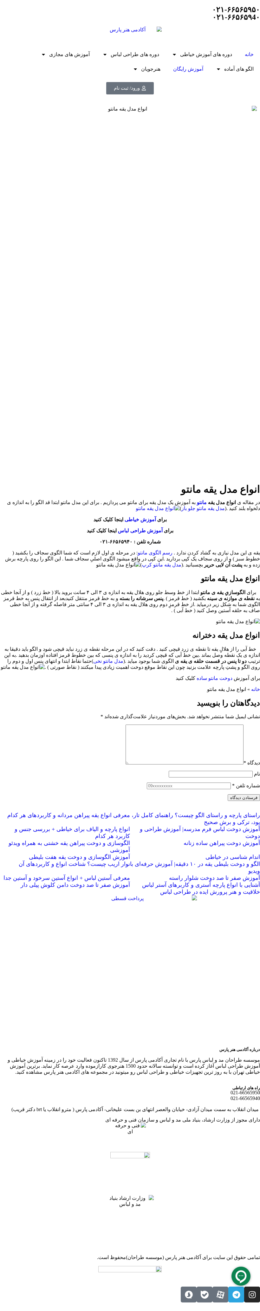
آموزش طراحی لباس (140, 530)
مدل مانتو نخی (108, 661)
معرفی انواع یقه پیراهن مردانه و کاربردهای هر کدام (68, 815)
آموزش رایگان (188, 69)
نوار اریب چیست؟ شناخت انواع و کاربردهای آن (74, 864)
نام (257, 774)
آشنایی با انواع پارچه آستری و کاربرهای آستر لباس (201, 885)
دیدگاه (252, 762)
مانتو (202, 502)
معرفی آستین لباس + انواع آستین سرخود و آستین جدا (66, 878)
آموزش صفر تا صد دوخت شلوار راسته (214, 878)
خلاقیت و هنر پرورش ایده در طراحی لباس (210, 892)
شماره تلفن (246, 785)
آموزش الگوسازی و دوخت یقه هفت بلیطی (79, 857)
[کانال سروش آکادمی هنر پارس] (189, 1294)
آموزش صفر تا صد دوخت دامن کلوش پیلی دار (75, 885)
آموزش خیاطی (140, 519)
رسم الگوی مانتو (155, 552)
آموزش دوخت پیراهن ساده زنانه (222, 843)
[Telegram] (236, 1294)
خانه (249, 54)
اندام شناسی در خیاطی (232, 857)
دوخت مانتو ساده (214, 678)
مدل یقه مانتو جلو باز (203, 508)
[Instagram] (252, 1294)
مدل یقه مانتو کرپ (161, 564)
